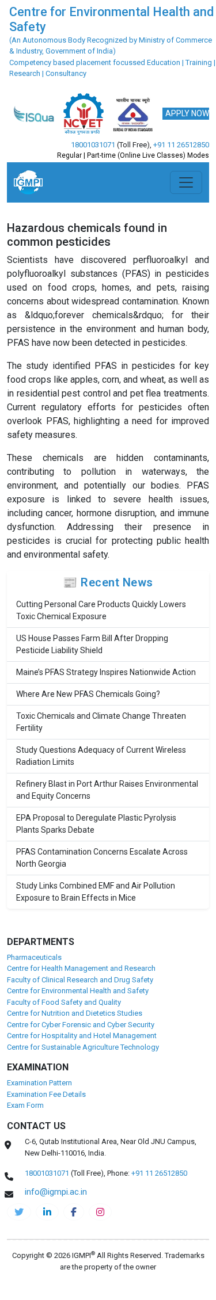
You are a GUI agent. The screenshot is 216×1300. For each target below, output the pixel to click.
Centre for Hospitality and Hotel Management (82, 1035)
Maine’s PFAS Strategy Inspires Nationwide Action (106, 672)
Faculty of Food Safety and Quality (64, 1002)
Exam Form (25, 1105)
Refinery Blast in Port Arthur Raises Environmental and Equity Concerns (107, 789)
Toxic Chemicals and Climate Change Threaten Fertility (101, 722)
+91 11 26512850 (181, 144)
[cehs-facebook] (73, 1212)
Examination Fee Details (46, 1094)
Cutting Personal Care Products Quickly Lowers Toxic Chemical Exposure (101, 610)
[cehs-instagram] (100, 1212)
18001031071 (93, 144)
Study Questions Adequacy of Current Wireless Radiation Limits (101, 756)
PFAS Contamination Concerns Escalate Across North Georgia (102, 857)
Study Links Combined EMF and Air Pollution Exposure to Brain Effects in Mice (95, 891)
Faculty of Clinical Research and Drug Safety (80, 979)
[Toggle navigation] (186, 182)
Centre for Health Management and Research (81, 968)
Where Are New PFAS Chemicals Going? (88, 694)
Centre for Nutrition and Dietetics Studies (74, 1013)
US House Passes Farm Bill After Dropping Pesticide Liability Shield (92, 644)
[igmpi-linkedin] (47, 1212)
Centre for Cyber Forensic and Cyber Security (80, 1024)
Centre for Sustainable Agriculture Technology (83, 1047)
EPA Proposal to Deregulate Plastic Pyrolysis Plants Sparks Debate (96, 823)
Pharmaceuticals (34, 957)
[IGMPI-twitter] (19, 1212)
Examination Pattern (39, 1082)
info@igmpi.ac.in (56, 1192)
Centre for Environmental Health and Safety (78, 990)
